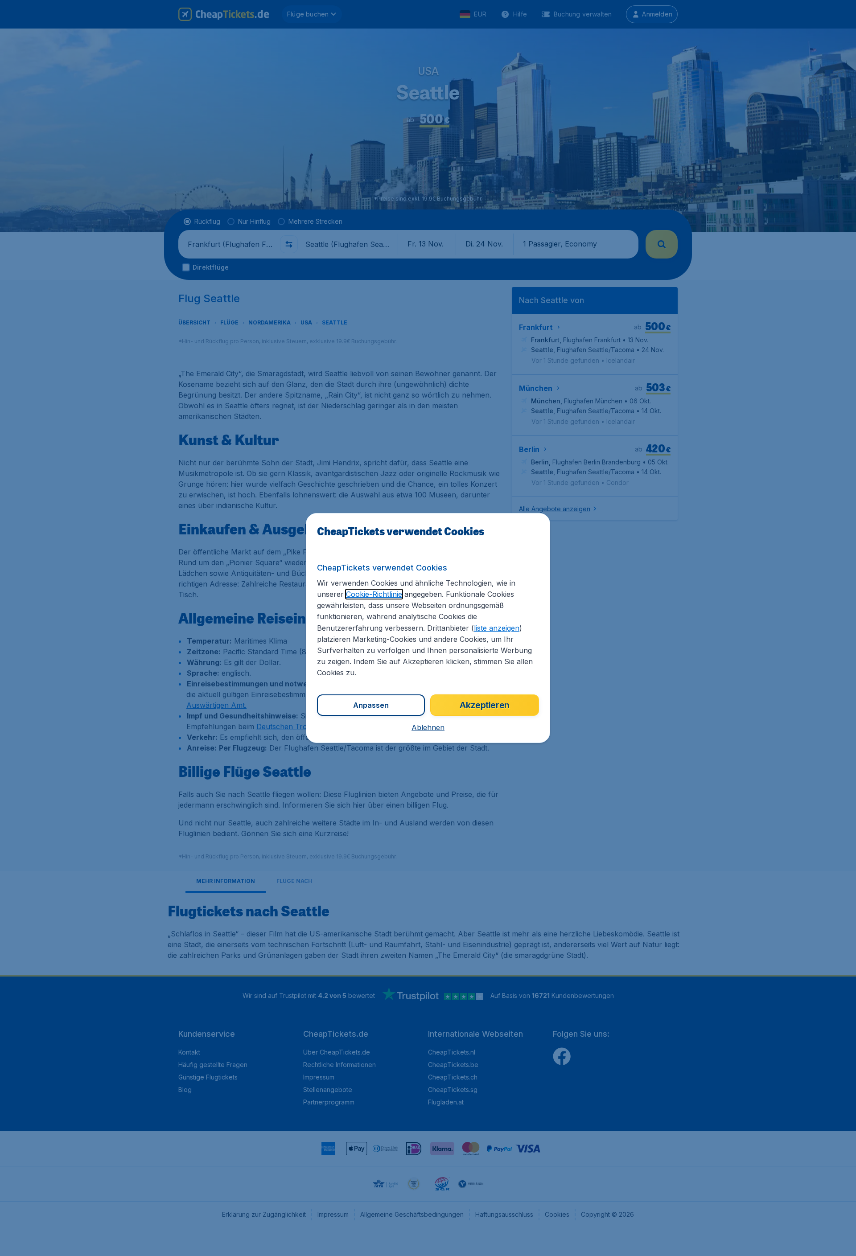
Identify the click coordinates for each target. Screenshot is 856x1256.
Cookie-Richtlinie (374, 594)
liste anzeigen (496, 628)
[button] (428, 727)
